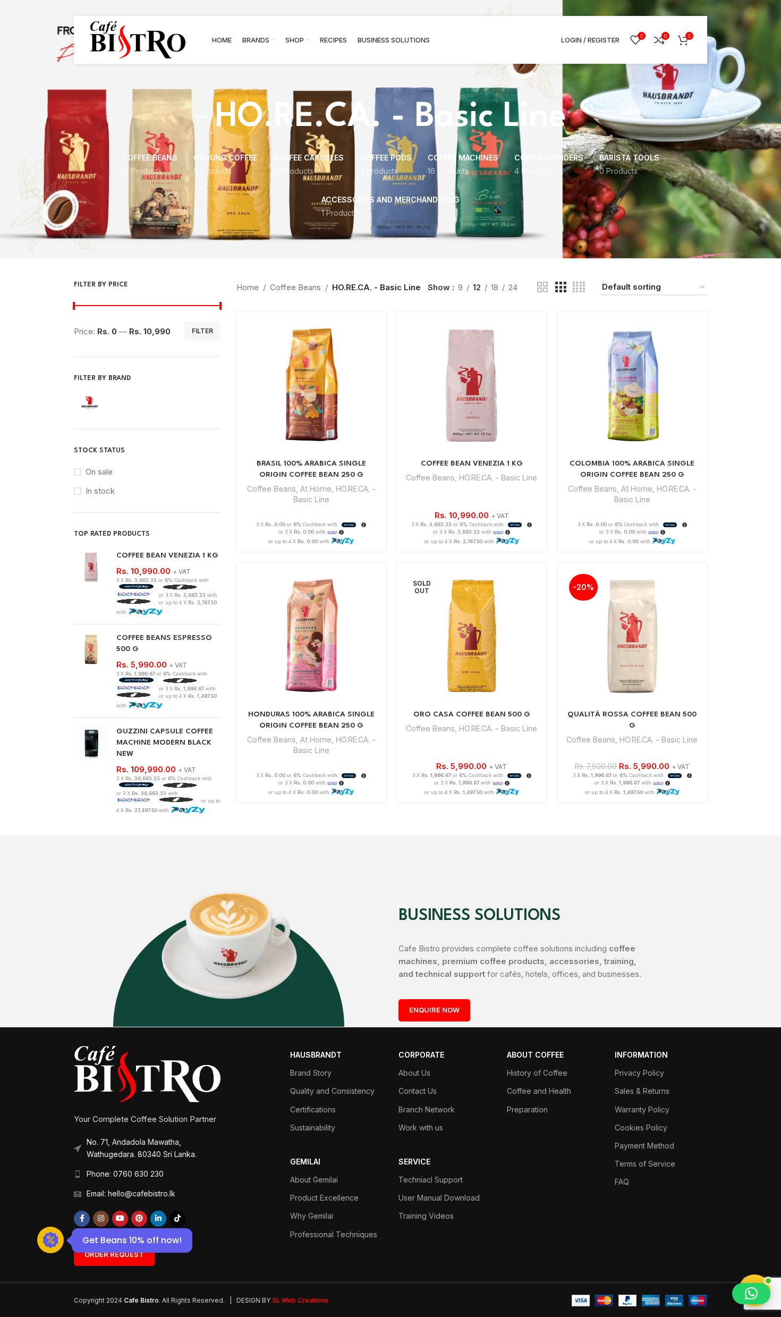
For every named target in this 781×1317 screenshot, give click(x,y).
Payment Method (644, 1145)
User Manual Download (439, 1197)
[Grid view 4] (579, 287)
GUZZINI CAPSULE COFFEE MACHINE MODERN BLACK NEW (164, 742)
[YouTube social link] (120, 1219)
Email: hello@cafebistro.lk (131, 1193)
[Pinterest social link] (139, 1219)
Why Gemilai (311, 1215)
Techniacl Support (430, 1179)
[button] (751, 1293)
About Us (414, 1072)
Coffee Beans (295, 287)
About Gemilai (314, 1179)
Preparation (527, 1109)
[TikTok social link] (177, 1219)
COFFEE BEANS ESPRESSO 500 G (164, 643)
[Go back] (202, 117)
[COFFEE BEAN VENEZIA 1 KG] (91, 583)
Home (247, 287)
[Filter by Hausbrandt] (108, 402)
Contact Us (417, 1090)
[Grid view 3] (560, 287)
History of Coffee (537, 1072)
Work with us (420, 1127)
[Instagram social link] (101, 1219)
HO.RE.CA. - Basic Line (498, 477)
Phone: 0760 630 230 (125, 1173)
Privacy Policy (639, 1072)
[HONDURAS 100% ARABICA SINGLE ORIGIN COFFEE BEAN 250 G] (311, 637)
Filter (202, 331)
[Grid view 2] (542, 287)
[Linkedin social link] (158, 1219)
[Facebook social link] (82, 1219)
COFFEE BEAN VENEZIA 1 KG (167, 555)
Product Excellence (324, 1197)
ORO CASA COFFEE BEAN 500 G (471, 714)
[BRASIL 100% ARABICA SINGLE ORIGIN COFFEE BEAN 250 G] (311, 386)
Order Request (114, 1254)
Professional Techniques (333, 1234)
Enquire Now (434, 1010)
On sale (99, 472)
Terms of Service (645, 1163)
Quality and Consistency (332, 1090)
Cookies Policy (641, 1127)
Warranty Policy (642, 1109)
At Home (316, 488)
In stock (100, 491)
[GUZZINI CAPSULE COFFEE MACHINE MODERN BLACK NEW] (91, 770)
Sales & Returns (642, 1090)
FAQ (622, 1181)
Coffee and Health (539, 1090)
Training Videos (426, 1215)
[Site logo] (137, 39)
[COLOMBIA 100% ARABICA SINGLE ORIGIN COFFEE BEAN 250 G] (632, 386)
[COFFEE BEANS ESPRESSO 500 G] (91, 671)
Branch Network (426, 1109)
